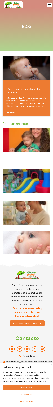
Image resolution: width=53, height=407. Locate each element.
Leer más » (10, 112)
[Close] (51, 364)
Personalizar (26, 394)
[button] (49, 5)
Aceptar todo (26, 387)
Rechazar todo (26, 401)
